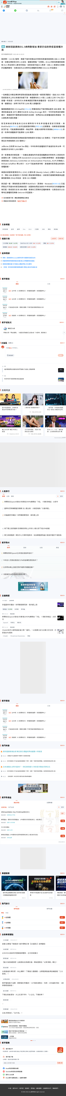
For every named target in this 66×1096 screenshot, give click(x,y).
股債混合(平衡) (11, 815)
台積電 (8, 922)
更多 (61, 496)
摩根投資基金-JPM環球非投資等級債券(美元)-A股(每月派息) (19, 835)
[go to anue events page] (58, 7)
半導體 (8, 928)
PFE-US (39, 126)
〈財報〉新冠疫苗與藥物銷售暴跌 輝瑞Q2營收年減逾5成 (20, 267)
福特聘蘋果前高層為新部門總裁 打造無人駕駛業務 (19, 369)
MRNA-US (58, 129)
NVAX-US (56, 183)
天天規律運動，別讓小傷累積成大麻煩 (33, 430)
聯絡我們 (55, 1088)
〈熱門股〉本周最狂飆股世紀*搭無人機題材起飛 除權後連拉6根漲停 (55, 409)
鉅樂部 (27, 1088)
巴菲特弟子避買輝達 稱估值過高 (14, 379)
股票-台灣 (9, 830)
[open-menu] (2, 6)
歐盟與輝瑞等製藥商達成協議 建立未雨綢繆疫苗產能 (19, 261)
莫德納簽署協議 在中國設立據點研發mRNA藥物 (17, 264)
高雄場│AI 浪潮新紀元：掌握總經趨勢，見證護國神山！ (27, 315)
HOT (10, 291)
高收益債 (9, 837)
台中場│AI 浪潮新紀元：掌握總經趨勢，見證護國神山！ (27, 291)
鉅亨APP (15, 1088)
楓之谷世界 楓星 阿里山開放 (10, 430)
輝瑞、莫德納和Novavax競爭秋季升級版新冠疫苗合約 (19, 258)
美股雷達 (10, 41)
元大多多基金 (5, 827)
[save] (50, 10)
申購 (62, 821)
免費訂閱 (59, 1063)
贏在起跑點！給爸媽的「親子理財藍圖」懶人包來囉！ (17, 235)
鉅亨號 (21, 1088)
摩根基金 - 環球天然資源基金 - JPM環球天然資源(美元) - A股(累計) (21, 819)
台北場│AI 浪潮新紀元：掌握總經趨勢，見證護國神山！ (27, 299)
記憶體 (8, 917)
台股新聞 (11, 600)
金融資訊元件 (47, 1088)
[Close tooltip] (60, 14)
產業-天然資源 (11, 822)
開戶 (62, 813)
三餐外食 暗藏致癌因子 (32, 407)
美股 (4, 41)
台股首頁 (53, 238)
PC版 (9, 1088)
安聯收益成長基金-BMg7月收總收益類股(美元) (15, 812)
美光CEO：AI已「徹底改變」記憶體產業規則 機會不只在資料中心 (55, 431)
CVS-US (27, 109)
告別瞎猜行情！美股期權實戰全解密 (16, 198)
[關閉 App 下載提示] (2, 2)
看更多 (62, 278)
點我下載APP (22, 201)
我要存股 (61, 238)
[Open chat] (62, 10)
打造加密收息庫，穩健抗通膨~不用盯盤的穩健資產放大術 (26, 307)
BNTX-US (14, 126)
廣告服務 (39, 1088)
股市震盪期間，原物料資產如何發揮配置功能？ (10, 408)
